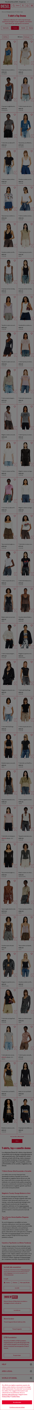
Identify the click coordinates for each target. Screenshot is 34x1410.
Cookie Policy (16, 1396)
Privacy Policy (6, 1396)
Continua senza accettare (17, 1407)
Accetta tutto (17, 1402)
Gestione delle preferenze (10, 1394)
